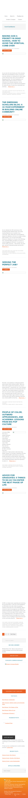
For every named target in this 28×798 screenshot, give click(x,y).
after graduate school (13, 624)
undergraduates (10, 627)
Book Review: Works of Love (8, 710)
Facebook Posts (14, 717)
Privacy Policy (8, 794)
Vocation (4, 403)
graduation (13, 625)
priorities (9, 94)
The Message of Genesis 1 (8, 713)
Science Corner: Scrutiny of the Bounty (11, 758)
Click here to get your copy (14, 691)
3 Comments (6, 269)
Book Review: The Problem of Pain (10, 707)
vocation (19, 94)
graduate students (21, 93)
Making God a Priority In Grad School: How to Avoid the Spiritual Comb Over (13, 41)
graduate (8, 625)
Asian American (11, 466)
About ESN (10, 250)
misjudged (9, 467)
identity (13, 404)
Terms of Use (16, 794)
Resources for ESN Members (8, 251)
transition (13, 94)
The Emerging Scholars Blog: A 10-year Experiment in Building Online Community (13, 107)
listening (4, 467)
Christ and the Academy (18, 250)
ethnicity (17, 466)
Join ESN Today (14, 655)
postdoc (4, 94)
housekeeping (5, 254)
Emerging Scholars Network (18, 253)
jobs (17, 404)
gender (21, 466)
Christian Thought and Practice (15, 90)
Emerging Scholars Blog (14, 7)
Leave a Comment (7, 50)
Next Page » (13, 634)
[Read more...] (11, 86)
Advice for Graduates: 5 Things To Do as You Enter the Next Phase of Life (13, 480)
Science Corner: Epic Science (9, 755)
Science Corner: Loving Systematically (11, 761)
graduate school (12, 93)
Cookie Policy (10, 747)
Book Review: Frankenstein (8, 699)
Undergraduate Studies (18, 623)
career (9, 404)
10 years (10, 253)
